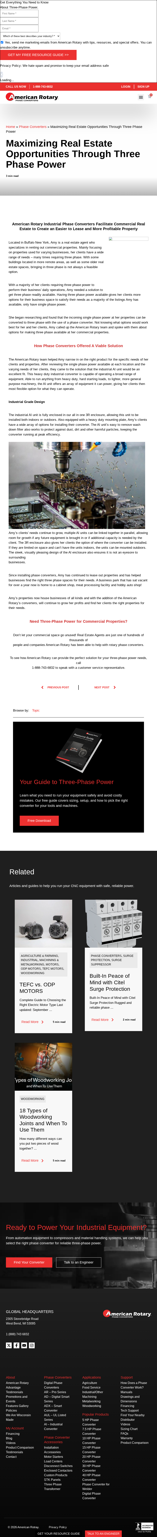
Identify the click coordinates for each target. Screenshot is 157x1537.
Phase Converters (33, 127)
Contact (11, 1456)
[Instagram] (32, 1345)
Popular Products (95, 1414)
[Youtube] (24, 1345)
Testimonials (14, 1392)
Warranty (127, 1438)
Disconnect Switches (58, 1466)
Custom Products (55, 1475)
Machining (89, 1396)
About (10, 1377)
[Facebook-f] (16, 1345)
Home (10, 127)
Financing (13, 1433)
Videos (11, 1443)
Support (127, 1377)
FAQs (124, 1433)
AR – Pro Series (55, 1392)
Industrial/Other (92, 1392)
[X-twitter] (9, 1345)
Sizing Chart (129, 1429)
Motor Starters (53, 1456)
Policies (11, 1410)
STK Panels (52, 1479)
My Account (15, 1428)
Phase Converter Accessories (57, 1440)
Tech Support (130, 1410)
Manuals (126, 1392)
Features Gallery (17, 1406)
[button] (141, 97)
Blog (9, 1438)
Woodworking (91, 1406)
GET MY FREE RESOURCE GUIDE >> (38, 55)
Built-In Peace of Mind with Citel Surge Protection (110, 982)
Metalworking (91, 1401)
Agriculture (89, 1383)
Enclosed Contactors (58, 1470)
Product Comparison (20, 1447)
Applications (91, 1377)
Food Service (91, 1387)
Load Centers (53, 1461)
